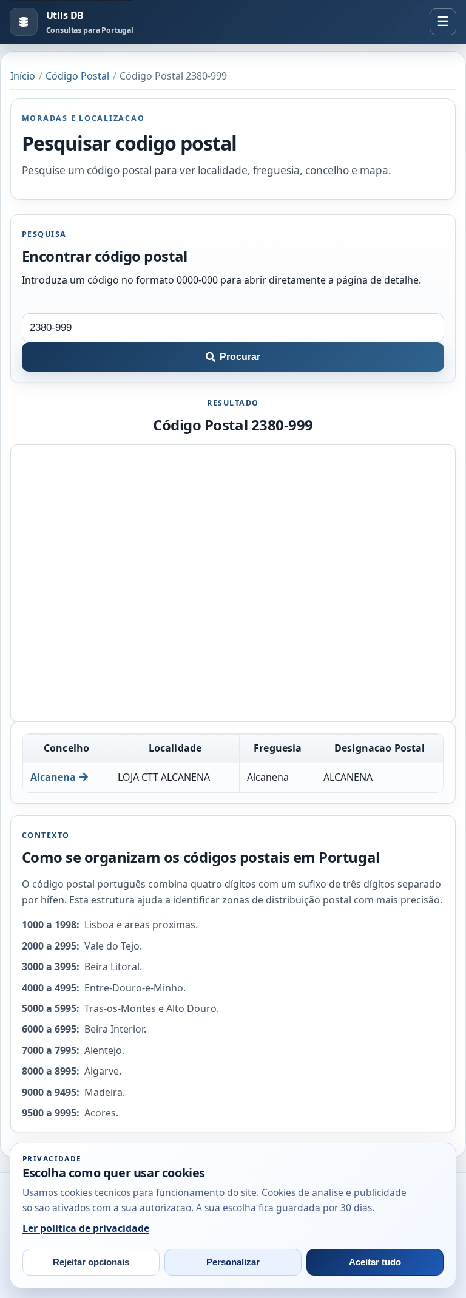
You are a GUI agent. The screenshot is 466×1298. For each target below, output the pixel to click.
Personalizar (233, 1262)
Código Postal (77, 76)
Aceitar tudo (375, 1262)
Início (22, 76)
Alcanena (53, 777)
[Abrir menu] (443, 21)
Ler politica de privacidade (85, 1228)
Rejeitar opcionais (91, 1262)
